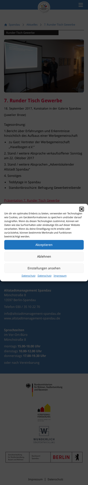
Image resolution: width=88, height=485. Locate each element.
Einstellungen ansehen (44, 268)
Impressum (60, 275)
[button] (81, 209)
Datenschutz (28, 275)
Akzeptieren (44, 245)
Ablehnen (44, 256)
